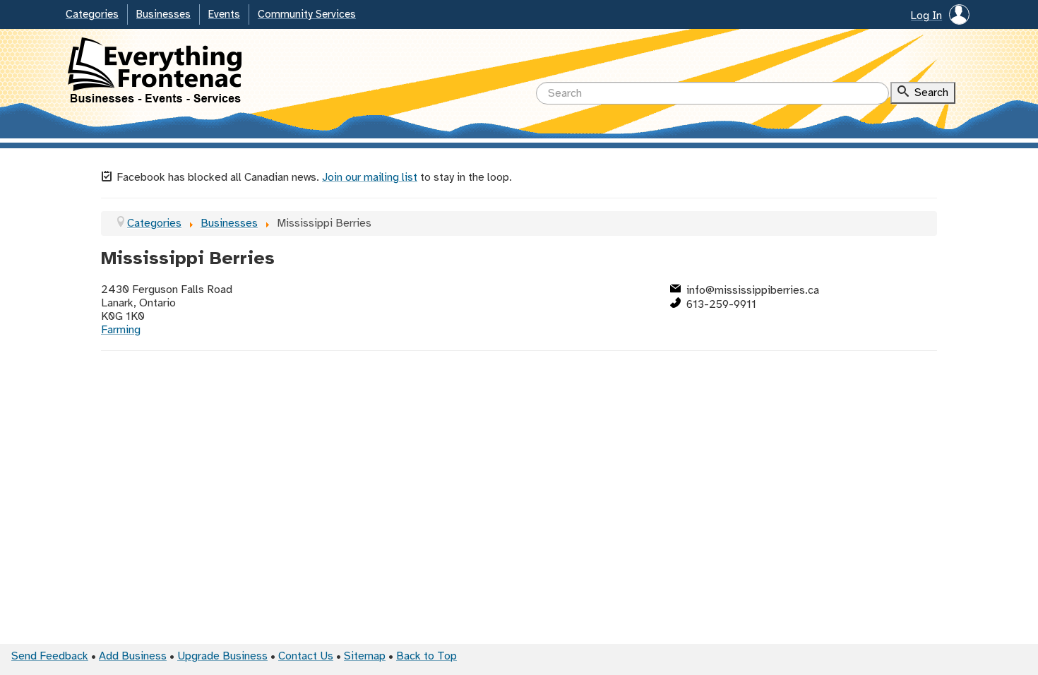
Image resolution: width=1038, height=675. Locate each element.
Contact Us (305, 656)
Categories (92, 14)
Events (224, 14)
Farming (121, 330)
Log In (926, 16)
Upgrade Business (222, 656)
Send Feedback (49, 656)
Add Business (133, 656)
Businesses (163, 14)
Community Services (307, 14)
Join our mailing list (369, 178)
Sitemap (365, 656)
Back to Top (426, 656)
